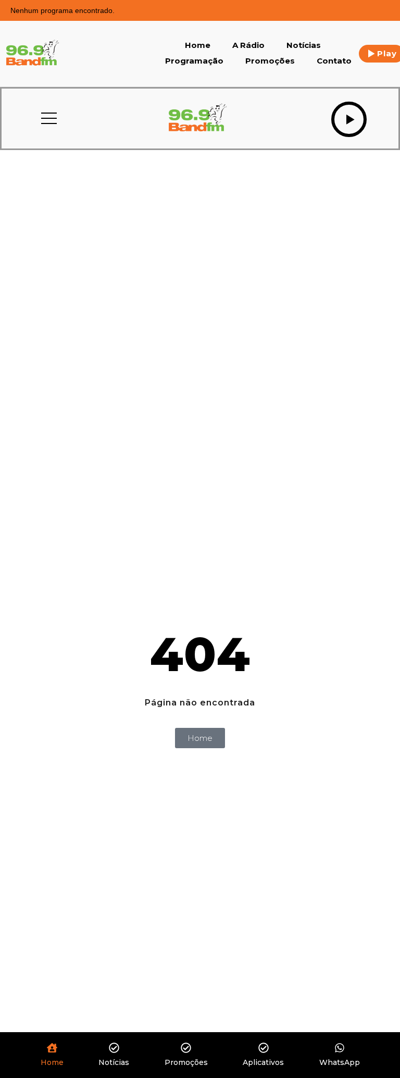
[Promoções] (186, 1049)
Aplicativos (263, 1062)
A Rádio (248, 45)
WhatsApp (339, 1062)
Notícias (303, 45)
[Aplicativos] (263, 1049)
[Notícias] (114, 1049)
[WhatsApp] (339, 1049)
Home (197, 45)
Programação (194, 61)
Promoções (270, 61)
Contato (334, 61)
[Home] (52, 1049)
